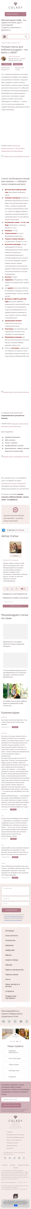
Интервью (9, 931)
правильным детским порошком (13, 483)
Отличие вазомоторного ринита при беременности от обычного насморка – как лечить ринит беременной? (15, 673)
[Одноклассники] (9, 1021)
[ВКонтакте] (3, 1021)
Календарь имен (14, 1070)
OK (16, 1205)
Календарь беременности (13, 1051)
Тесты (7, 979)
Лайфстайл (10, 950)
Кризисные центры (12, 1145)
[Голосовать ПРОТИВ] (12, 589)
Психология (10, 940)
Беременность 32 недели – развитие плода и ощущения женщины (13, 644)
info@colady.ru (8, 1189)
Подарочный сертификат (10, 997)
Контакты (5, 1165)
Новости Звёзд (11, 960)
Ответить (15, 727)
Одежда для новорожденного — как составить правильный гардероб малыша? (13, 148)
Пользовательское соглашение (15, 1134)
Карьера (8, 965)
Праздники (12, 1076)
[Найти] (26, 36)
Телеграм (20, 530)
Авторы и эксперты (23, 1165)
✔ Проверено (6, 64)
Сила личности (11, 936)
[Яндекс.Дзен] (27, 1021)
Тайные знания (11, 974)
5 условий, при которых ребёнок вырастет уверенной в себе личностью (15, 703)
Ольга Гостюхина (14, 56)
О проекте (9, 991)
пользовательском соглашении (13, 920)
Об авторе (15, 555)
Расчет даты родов (15, 1058)
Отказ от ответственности (14, 1140)
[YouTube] (21, 1021)
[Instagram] (15, 1021)
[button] (10, 1041)
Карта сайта (10, 1148)
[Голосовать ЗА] (7, 589)
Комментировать (11, 910)
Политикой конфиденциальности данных (12, 1111)
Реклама (15, 1167)
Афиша (8, 955)
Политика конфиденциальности (15, 1137)
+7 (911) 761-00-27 (22, 1189)
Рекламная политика (12, 1143)
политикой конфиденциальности (13, 916)
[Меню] (4, 37)
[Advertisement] (15, 129)
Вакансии (12, 1165)
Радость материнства (14, 970)
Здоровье (9, 945)
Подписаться (17, 64)
